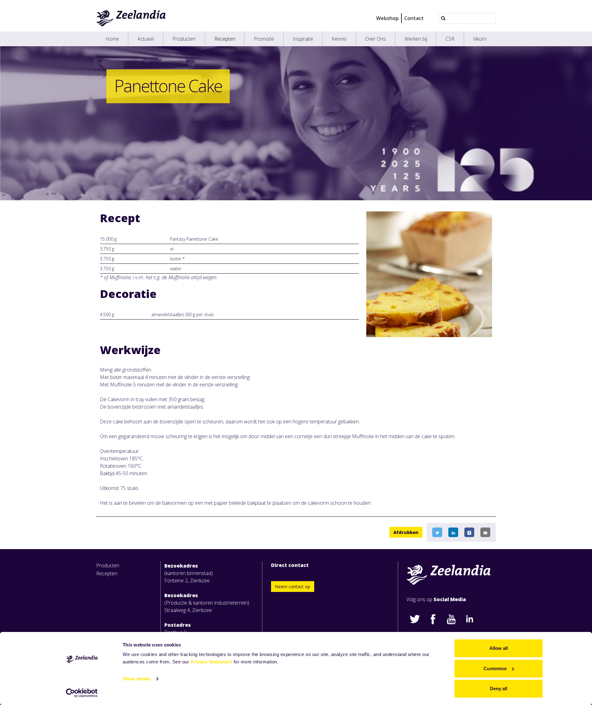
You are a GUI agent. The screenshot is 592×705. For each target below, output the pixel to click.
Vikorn (480, 38)
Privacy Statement (211, 661)
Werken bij (416, 38)
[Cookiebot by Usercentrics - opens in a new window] (82, 693)
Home (112, 38)
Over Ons (375, 38)
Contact (414, 18)
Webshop (387, 18)
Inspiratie (303, 38)
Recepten (224, 38)
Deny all (498, 688)
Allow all (498, 648)
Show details (137, 678)
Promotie (264, 38)
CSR (450, 38)
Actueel (146, 38)
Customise (495, 668)
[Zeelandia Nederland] (131, 18)
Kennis (339, 38)
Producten (183, 38)
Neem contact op (292, 586)
